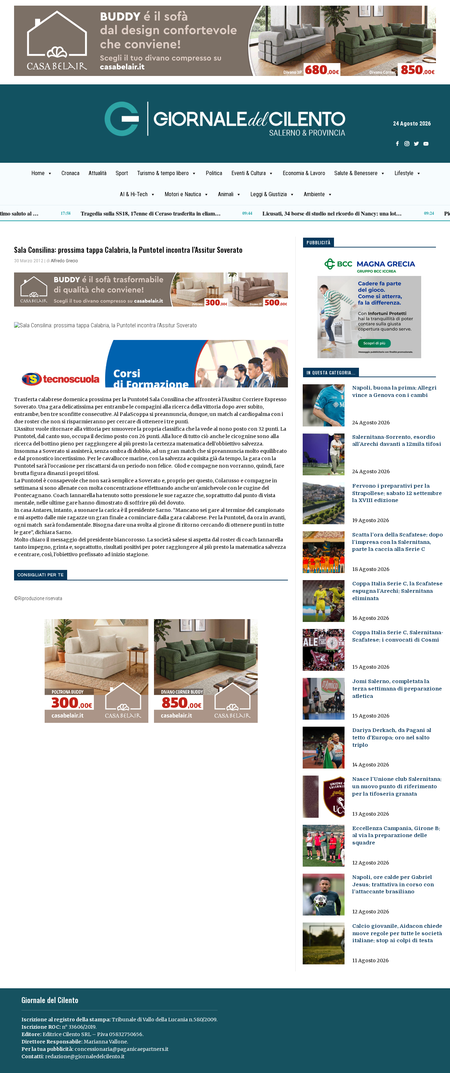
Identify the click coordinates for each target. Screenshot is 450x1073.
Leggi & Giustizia (268, 194)
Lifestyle (403, 173)
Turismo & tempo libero (163, 173)
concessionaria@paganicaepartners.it (121, 1049)
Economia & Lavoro (304, 173)
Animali (225, 194)
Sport (122, 173)
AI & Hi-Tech (134, 194)
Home (38, 173)
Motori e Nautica (183, 194)
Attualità (98, 173)
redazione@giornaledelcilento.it (84, 1056)
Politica (214, 173)
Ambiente (314, 194)
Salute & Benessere (356, 173)
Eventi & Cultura (248, 173)
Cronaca (70, 173)
